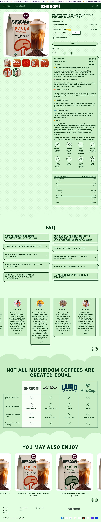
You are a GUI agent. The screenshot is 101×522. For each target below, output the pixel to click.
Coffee (5, 510)
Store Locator (24, 508)
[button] (7, 63)
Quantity (54, 53)
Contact (22, 510)
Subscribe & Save (63, 29)
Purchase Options (57, 21)
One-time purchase (61, 24)
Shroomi (10, 518)
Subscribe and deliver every (63, 33)
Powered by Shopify (19, 518)
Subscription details (61, 37)
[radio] (54, 25)
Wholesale (22, 6)
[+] (71, 53)
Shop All (5, 508)
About (16, 6)
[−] (65, 53)
